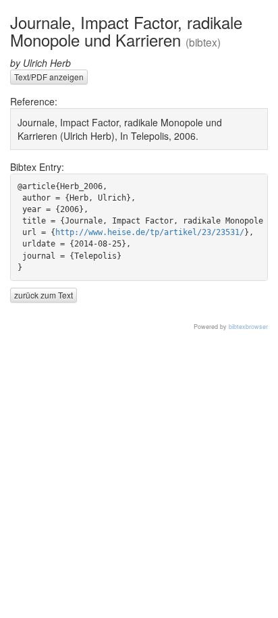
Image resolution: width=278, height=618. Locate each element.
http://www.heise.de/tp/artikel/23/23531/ (149, 232)
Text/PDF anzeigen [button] (49, 76)
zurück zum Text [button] (43, 295)
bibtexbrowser (248, 326)
